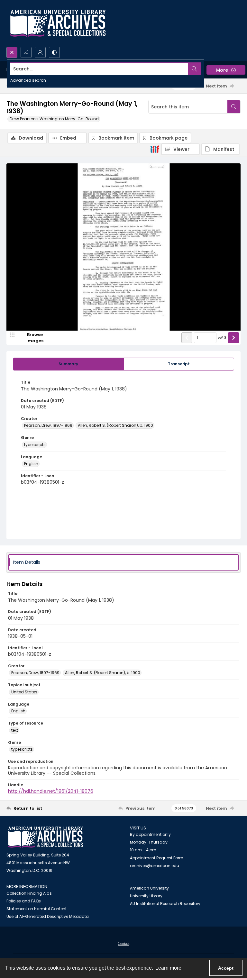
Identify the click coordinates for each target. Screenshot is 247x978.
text (14, 730)
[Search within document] (233, 106)
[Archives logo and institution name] (57, 23)
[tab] (68, 364)
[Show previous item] (186, 337)
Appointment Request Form (156, 858)
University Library (146, 896)
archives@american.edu (154, 865)
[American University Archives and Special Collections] (45, 837)
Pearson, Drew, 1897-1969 (48, 425)
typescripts (35, 444)
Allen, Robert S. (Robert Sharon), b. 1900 (115, 425)
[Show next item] (233, 337)
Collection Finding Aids (29, 893)
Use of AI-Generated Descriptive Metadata (47, 916)
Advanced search (28, 80)
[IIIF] (155, 148)
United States (24, 692)
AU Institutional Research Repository (165, 903)
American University (149, 888)
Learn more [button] (168, 968)
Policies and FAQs (23, 901)
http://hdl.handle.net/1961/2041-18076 (50, 791)
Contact (123, 943)
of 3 (222, 338)
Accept (225, 968)
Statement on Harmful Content (36, 908)
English (31, 463)
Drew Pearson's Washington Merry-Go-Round (54, 119)
